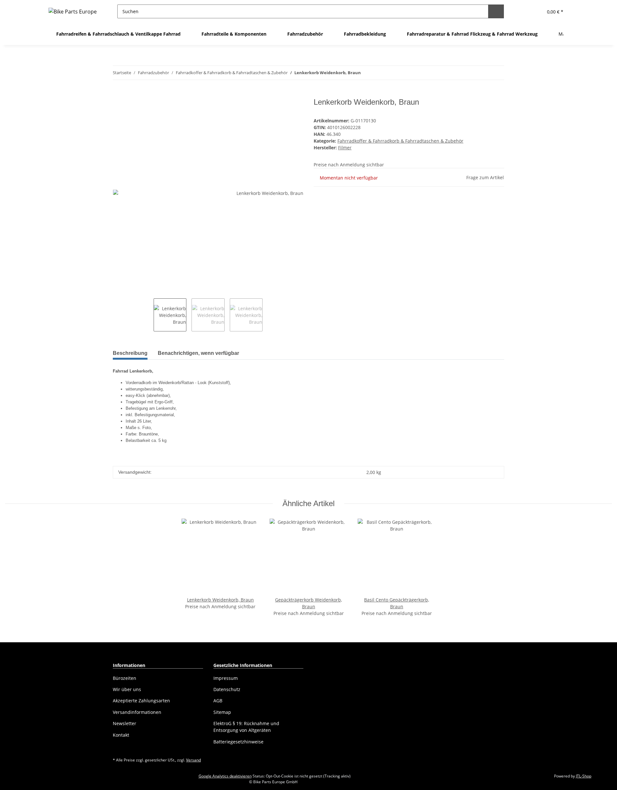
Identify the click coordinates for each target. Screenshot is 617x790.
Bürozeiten (124, 678)
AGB (217, 701)
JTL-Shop (583, 776)
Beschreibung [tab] (130, 353)
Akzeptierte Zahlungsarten (141, 701)
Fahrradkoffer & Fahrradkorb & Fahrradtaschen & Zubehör (400, 141)
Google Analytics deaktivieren (225, 776)
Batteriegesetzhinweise (238, 742)
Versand (193, 760)
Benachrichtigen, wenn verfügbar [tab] (198, 353)
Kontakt (121, 735)
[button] (522, 11)
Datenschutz (226, 689)
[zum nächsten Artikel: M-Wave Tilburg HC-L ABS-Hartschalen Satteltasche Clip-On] (497, 73)
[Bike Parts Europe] (73, 11)
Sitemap (222, 712)
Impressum (225, 678)
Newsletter (124, 723)
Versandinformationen (137, 712)
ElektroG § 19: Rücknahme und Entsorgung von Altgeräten (246, 726)
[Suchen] (496, 11)
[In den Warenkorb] (118, 94)
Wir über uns (127, 689)
